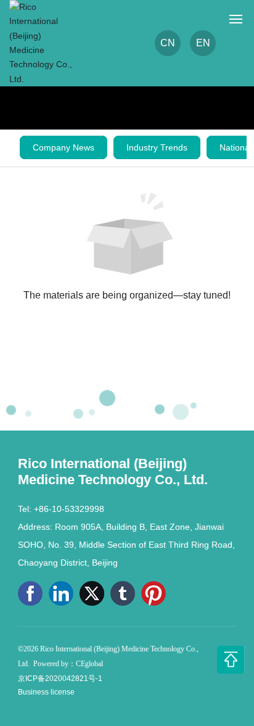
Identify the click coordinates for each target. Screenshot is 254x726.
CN (167, 43)
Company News (63, 147)
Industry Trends (156, 147)
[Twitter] (92, 593)
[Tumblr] (122, 593)
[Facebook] (30, 593)
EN (203, 43)
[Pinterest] (153, 593)
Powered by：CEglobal (68, 663)
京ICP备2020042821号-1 (60, 678)
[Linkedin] (61, 593)
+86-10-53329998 (69, 509)
